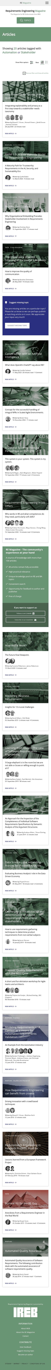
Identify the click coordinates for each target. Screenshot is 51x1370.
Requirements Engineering (26, 12)
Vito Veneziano (37, 779)
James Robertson (33, 666)
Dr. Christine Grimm (19, 1173)
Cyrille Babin (24, 177)
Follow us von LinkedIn (24, 613)
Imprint (17, 1364)
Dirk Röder (26, 718)
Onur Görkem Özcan (34, 1173)
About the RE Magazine (25, 1332)
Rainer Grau (24, 418)
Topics (27, 20)
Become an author (25, 1354)
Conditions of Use (37, 1364)
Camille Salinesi (25, 370)
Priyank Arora (24, 882)
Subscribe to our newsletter (24, 620)
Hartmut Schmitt (11, 125)
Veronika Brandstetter (21, 1060)
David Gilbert (17, 718)
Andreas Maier (29, 832)
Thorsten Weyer (11, 1058)
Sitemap (8, 1364)
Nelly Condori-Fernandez (14, 530)
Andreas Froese (23, 1058)
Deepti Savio (24, 1221)
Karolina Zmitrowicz (26, 280)
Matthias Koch (30, 1115)
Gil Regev (15, 473)
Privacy (25, 1364)
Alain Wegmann (25, 473)
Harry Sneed (24, 1274)
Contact (26, 1336)
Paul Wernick (26, 779)
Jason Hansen (24, 940)
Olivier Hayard (37, 473)
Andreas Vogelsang (33, 1056)
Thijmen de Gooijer (19, 995)
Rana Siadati (16, 779)
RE (25, 3)
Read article (9, 133)
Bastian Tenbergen (19, 1056)
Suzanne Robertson (19, 666)
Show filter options (22, 62)
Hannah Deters (30, 122)
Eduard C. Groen (18, 122)
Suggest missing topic (17, 326)
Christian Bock (25, 227)
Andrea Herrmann (18, 528)
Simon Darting (41, 832)
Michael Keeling (32, 995)
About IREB (25, 1328)
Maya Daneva (31, 528)
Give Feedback (25, 1347)
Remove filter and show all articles (37, 73)
